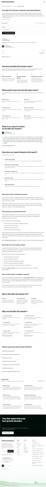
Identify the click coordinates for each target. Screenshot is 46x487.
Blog (18, 447)
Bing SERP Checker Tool (37, 458)
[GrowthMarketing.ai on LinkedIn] (5, 469)
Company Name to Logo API (37, 454)
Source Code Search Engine (37, 448)
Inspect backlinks (27, 327)
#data (25, 445)
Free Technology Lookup (37, 456)
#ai (24, 441)
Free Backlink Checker (36, 443)
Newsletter (19, 443)
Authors (18, 449)
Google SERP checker (29, 277)
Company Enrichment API (37, 450)
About (18, 441)
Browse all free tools (28, 335)
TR (5, 465)
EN (3, 466)
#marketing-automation (26, 451)
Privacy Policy (18, 452)
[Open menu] (43, 2)
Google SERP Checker (36, 460)
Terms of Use (19, 454)
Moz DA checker (21, 6)
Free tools (14, 6)
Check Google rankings (7, 335)
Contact (18, 445)
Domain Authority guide (10, 240)
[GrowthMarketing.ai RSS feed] (11, 466)
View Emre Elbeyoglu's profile (8, 145)
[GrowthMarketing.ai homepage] (7, 2)
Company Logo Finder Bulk (37, 465)
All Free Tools (34, 441)
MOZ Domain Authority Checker (36, 463)
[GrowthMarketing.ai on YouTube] (8, 469)
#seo (25, 443)
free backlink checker (10, 268)
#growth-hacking (25, 448)
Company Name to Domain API (38, 452)
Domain (3, 27)
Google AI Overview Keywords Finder (38, 446)
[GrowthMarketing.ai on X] (2, 469)
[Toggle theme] (8, 466)
